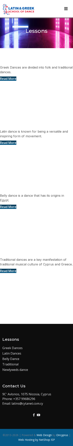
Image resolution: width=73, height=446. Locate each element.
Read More (8, 79)
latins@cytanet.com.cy (27, 403)
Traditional (10, 364)
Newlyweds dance (15, 370)
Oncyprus (62, 435)
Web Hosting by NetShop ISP (36, 440)
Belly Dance (14, 188)
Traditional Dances (23, 253)
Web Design (44, 435)
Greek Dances (17, 60)
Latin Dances (16, 124)
